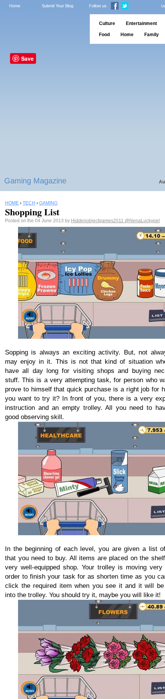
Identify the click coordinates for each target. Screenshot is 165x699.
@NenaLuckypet (142, 220)
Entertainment (141, 23)
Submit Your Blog (57, 5)
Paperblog (42, 29)
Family (151, 34)
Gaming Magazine (35, 180)
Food (104, 34)
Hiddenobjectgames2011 (98, 220)
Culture (107, 23)
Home (14, 5)
